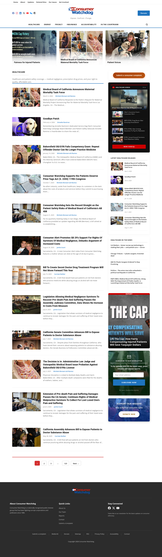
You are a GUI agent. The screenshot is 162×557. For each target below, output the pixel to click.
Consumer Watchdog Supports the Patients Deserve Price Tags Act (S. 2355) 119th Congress (136, 206)
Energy (47, 24)
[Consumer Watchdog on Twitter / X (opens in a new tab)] (113, 509)
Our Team (62, 512)
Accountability (89, 24)
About (22, 2)
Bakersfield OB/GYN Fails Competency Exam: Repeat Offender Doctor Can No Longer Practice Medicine (134, 191)
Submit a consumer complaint (129, 75)
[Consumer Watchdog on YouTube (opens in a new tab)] (117, 509)
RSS (87, 534)
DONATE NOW (129, 414)
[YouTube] (27, 13)
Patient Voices (114, 62)
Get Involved (64, 2)
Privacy (58, 24)
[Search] (147, 24)
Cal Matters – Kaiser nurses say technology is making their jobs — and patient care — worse (128, 246)
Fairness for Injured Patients (27, 62)
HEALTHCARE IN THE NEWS (121, 240)
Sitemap (78, 534)
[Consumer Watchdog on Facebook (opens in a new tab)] (109, 509)
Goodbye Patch (51, 118)
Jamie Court (61, 247)
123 (66, 463)
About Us (62, 508)
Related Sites (41, 2)
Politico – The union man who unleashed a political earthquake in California (126, 271)
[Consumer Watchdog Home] (81, 491)
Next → (76, 463)
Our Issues (53, 2)
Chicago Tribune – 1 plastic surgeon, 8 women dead (127, 255)
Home (15, 2)
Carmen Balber (59, 274)
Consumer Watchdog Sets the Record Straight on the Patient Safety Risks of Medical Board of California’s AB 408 (72, 208)
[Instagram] (17, 13)
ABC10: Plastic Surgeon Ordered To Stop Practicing (125, 263)
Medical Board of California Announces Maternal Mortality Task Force (136, 165)
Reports (61, 516)
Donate (66, 534)
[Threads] (35, 13)
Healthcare (34, 24)
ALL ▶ (144, 87)
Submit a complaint (39, 534)
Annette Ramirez (63, 122)
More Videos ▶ (129, 147)
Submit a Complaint (66, 523)
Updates (31, 2)
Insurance (72, 24)
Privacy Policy (99, 534)
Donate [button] (144, 13)
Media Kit (55, 534)
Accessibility (114, 534)
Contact (61, 519)
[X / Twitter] (24, 13)
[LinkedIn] (20, 13)
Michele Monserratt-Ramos (65, 96)
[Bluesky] (31, 13)
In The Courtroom (109, 24)
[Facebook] (13, 13)
